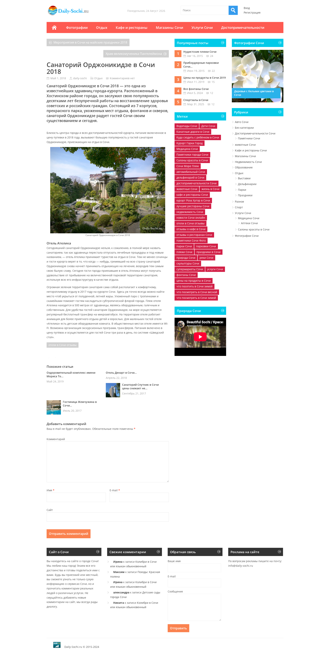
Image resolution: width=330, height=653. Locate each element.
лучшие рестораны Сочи (192, 206)
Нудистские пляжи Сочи (199, 51)
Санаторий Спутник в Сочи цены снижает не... (140, 386)
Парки (242, 190)
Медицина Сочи (187, 149)
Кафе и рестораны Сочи (251, 150)
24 (211, 56)
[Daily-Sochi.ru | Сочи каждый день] (72, 16)
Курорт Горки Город (189, 143)
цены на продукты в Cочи (193, 280)
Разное (239, 201)
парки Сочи (184, 246)
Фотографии (77, 27)
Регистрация (252, 12)
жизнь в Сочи (210, 189)
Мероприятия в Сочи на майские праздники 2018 (90, 42)
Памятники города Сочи (192, 154)
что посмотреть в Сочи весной (196, 292)
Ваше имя (174, 561)
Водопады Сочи (186, 126)
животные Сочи (186, 189)
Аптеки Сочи (249, 223)
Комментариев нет (122, 78)
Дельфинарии (247, 184)
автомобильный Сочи (190, 172)
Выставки (244, 178)
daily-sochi (80, 78)
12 (211, 93)
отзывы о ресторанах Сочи (194, 235)
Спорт (239, 207)
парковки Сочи (206, 246)
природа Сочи (185, 257)
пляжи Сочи (184, 252)
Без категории (244, 127)
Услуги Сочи (202, 27)
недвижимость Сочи (189, 212)
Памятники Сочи (249, 138)
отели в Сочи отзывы (63, 345)
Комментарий (56, 439)
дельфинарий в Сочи (190, 177)
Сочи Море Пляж (187, 166)
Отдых (101, 27)
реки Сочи (206, 257)
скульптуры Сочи (187, 263)
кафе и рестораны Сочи (192, 194)
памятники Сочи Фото (191, 240)
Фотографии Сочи (247, 236)
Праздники (245, 195)
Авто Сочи (241, 122)
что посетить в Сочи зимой (194, 286)
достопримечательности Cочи (196, 183)
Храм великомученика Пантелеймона (134, 54)
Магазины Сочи (169, 27)
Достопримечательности (242, 27)
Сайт (50, 510)
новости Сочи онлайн (190, 217)
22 (213, 71)
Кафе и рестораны (131, 27)
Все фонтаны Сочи (196, 89)
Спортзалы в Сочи (195, 100)
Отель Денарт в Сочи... (121, 372)
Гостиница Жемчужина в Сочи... (80, 403)
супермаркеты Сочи (189, 269)
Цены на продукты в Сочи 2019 (204, 77)
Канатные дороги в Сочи (192, 131)
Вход (247, 8)
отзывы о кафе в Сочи (190, 229)
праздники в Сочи (209, 252)
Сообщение (175, 591)
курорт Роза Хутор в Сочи (193, 200)
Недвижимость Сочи (248, 162)
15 (213, 82)
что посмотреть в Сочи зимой (196, 298)
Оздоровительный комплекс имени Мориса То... (71, 374)
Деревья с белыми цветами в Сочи (254, 93)
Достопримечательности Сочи (255, 133)
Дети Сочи (208, 126)
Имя (50, 490)
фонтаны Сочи (186, 275)
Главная (54, 27)
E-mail (115, 490)
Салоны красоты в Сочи (192, 160)
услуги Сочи (215, 269)
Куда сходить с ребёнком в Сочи (197, 137)
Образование (244, 167)
